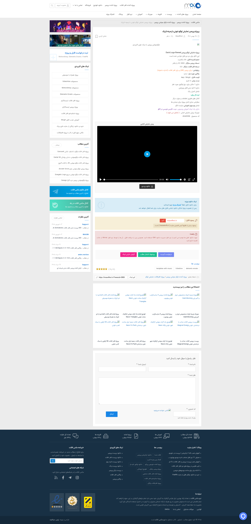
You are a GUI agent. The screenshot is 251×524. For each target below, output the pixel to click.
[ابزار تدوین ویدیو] (70, 40)
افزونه (160, 14)
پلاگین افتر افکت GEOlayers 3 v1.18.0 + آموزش (65, 248)
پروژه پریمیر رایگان (155, 469)
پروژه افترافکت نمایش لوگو (155, 277)
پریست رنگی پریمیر (115, 470)
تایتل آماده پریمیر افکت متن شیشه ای (69, 268)
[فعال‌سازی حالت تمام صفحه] (194, 179)
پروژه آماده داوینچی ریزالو (153, 464)
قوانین (199, 509)
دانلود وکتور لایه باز (136, 464)
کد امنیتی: (191, 409)
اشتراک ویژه (110, 14)
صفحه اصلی (196, 14)
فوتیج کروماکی (142, 469)
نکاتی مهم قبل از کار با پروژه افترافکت (70, 132)
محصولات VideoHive (70, 81)
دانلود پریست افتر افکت (113, 457)
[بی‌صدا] (167, 179)
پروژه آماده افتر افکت (127, 5)
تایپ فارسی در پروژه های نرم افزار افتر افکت (185, 466)
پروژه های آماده (182, 14)
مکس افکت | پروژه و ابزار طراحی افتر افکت (191, 5)
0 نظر (168, 36)
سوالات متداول (188, 509)
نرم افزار (129, 14)
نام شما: (192, 364)
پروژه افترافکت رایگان (154, 483)
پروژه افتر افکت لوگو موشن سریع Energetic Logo (72, 174)
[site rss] (56, 477)
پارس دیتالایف (54, 520)
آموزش (140, 14)
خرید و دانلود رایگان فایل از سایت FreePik (185, 475)
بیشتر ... (56, 145)
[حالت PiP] (189, 179)
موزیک (150, 14)
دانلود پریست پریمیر (114, 453)
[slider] (130, 179)
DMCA (167, 509)
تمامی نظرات (58, 218)
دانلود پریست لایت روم (113, 462)
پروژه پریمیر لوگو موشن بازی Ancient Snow (74, 169)
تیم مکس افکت (160, 520)
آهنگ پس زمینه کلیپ (154, 460)
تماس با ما (78, 5)
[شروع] (101, 179)
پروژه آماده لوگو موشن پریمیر (164, 22)
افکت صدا (157, 455)
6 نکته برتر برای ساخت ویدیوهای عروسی (186, 470)
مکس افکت (195, 22)
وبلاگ (121, 14)
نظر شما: (192, 375)
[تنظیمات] (185, 179)
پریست (169, 14)
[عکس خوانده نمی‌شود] (162, 410)
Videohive (179, 268)
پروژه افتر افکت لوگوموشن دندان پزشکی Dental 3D (71, 157)
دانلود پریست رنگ (115, 466)
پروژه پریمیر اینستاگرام (70, 107)
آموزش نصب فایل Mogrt (70, 120)
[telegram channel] (70, 477)
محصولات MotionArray (70, 88)
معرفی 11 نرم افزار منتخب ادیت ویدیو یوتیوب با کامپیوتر (183, 457)
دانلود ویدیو (146, 186)
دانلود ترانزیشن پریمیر (144, 455)
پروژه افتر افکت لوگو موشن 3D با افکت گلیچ (74, 163)
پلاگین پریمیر (117, 479)
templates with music (164, 268)
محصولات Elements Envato (70, 94)
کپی (163, 220)
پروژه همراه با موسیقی (70, 75)
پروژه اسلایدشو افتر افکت (70, 113)
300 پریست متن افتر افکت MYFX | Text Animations (63, 228)
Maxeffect (179, 36)
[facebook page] (63, 477)
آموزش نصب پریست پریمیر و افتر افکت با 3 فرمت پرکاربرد (183, 462)
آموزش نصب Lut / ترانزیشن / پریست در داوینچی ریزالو (183, 453)
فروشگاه (88, 5)
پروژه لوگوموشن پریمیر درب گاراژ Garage (75, 180)
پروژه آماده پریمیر (111, 5)
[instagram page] (77, 477)
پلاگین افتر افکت (115, 475)
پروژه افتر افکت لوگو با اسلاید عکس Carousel (73, 151)
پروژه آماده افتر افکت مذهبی (152, 474)
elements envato (192, 268)
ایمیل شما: (141, 364)
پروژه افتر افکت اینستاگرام (70, 100)
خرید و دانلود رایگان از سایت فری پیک (70, 126)
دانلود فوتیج (97, 5)
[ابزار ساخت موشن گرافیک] (70, 26)
